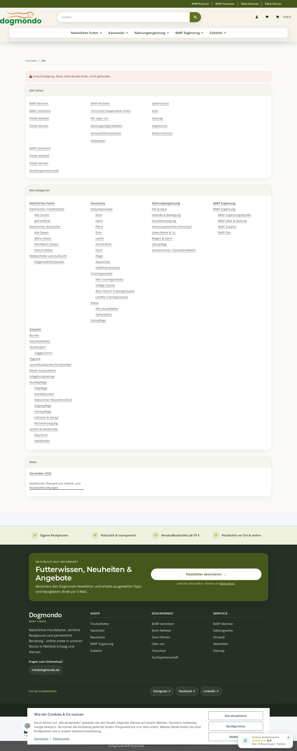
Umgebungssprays (42, 376)
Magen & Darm (162, 238)
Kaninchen (103, 262)
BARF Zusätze (227, 227)
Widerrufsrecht (162, 133)
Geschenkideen (39, 341)
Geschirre (40, 435)
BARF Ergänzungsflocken (234, 215)
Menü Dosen (43, 238)
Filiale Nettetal (250, 3)
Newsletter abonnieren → (206, 574)
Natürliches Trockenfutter (46, 209)
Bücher (34, 335)
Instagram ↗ (162, 691)
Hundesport (37, 347)
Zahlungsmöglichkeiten (106, 126)
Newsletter (98, 141)
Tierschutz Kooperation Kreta (110, 111)
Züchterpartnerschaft (44, 171)
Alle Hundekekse (107, 309)
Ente (99, 232)
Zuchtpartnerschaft (165, 657)
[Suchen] (195, 17)
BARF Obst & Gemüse (232, 221)
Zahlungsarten (223, 630)
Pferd (99, 227)
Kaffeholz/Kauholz (108, 268)
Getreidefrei (104, 314)
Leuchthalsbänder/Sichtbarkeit (50, 365)
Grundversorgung (164, 221)
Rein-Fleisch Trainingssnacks (115, 291)
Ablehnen (235, 736)
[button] (257, 17)
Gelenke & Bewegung (166, 215)
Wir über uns (99, 118)
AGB (155, 111)
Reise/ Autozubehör (42, 370)
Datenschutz (61, 738)
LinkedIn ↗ (211, 691)
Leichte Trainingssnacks (112, 297)
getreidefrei (42, 221)
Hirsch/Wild (103, 244)
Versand (218, 637)
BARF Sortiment (224, 3)
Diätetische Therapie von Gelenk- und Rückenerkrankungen (55, 485)
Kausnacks (97, 637)
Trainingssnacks (102, 273)
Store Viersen (161, 637)
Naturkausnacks (102, 209)
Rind (99, 215)
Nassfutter (97, 630)
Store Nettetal (161, 630)
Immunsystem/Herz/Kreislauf (172, 227)
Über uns (158, 644)
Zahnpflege (98, 320)
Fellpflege (40, 388)
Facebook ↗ (187, 691)
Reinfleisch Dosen (46, 244)
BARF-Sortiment (163, 624)
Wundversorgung (46, 423)
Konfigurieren (235, 726)
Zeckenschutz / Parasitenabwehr (174, 250)
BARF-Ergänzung (101, 644)
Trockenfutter (99, 624)
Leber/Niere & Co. (164, 232)
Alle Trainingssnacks (109, 279)
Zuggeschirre (43, 353)
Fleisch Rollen (43, 250)
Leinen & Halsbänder (43, 429)
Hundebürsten (44, 394)
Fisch (99, 250)
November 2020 (40, 473)
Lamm (100, 238)
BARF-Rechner (223, 624)
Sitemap (157, 118)
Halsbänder (42, 441)
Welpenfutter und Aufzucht (48, 256)
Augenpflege (42, 406)
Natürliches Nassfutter (44, 227)
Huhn (99, 221)
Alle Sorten (41, 215)
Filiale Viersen (273, 3)
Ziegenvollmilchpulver (49, 262)
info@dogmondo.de (45, 670)
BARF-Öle (224, 232)
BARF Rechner (200, 3)
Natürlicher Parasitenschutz (53, 400)
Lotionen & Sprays (46, 417)
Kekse (95, 303)
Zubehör (96, 651)
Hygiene (34, 359)
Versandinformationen (106, 133)
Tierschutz (159, 651)
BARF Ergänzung (224, 209)
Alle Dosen (41, 232)
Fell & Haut (159, 209)
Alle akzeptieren (236, 715)
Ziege (99, 256)
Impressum (41, 738)
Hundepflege (38, 382)
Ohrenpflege (42, 411)
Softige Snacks (105, 285)
